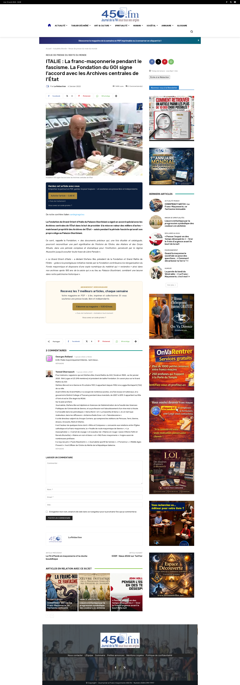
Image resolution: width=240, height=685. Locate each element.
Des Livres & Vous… (120, 597)
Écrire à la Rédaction (159, 77)
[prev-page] (47, 616)
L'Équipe (89, 655)
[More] (116, 96)
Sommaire (100, 655)
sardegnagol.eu (77, 214)
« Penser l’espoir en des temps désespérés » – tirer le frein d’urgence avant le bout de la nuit (126, 604)
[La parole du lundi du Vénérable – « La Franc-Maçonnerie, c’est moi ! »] (156, 272)
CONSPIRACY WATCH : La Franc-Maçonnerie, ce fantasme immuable (59, 605)
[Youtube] (235, 2)
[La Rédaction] (48, 86)
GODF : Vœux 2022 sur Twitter (127, 556)
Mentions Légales (135, 655)
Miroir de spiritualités (90, 599)
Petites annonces (115, 655)
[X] (231, 2)
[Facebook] (226, 2)
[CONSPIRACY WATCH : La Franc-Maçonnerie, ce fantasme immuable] (62, 592)
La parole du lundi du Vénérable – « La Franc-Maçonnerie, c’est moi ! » (177, 274)
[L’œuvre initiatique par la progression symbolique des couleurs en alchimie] (94, 592)
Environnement (171, 250)
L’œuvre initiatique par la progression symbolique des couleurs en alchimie (92, 605)
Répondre (60, 363)
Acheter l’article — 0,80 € (63, 195)
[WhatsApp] (171, 62)
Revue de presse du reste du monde (83, 48)
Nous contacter (75, 655)
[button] (191, 31)
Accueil (48, 48)
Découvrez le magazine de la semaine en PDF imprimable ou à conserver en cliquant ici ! (120, 41)
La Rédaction (60, 86)
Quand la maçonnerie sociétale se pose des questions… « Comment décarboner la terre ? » (177, 257)
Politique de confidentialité (159, 655)
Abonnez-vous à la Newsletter (164, 88)
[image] (171, 118)
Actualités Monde (60, 48)
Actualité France (55, 599)
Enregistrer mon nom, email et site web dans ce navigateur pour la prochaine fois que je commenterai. (93, 512)
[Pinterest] (165, 62)
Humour (168, 268)
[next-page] (52, 616)
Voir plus (170, 285)
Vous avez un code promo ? (60, 205)
